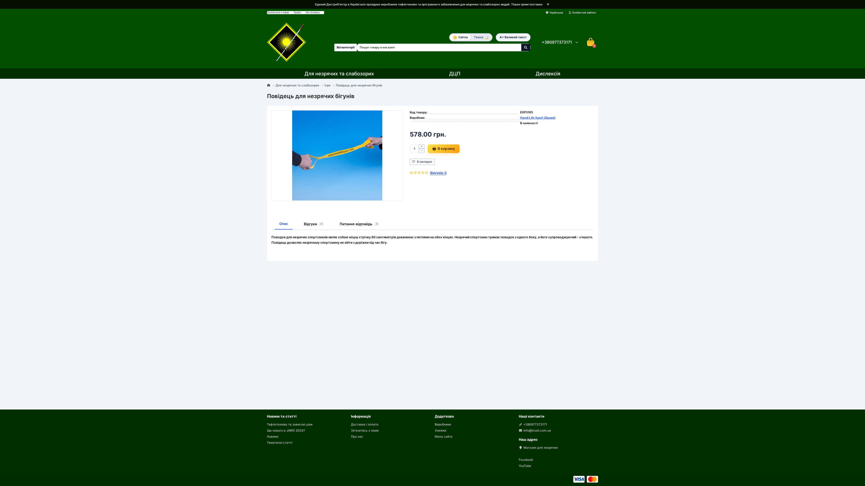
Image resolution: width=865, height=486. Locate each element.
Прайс (297, 12)
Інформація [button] (361, 416)
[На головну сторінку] (286, 42)
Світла (460, 37)
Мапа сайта (444, 436)
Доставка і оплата (364, 424)
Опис (283, 224)
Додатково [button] (444, 416)
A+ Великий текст (513, 37)
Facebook (526, 459)
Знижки (440, 430)
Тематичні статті (279, 442)
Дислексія (548, 73)
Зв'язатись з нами (365, 430)
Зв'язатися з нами (278, 12)
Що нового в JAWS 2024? (286, 430)
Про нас (357, 436)
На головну (313, 12)
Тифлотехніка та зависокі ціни (289, 424)
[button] (548, 4)
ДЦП (454, 73)
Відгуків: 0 (438, 173)
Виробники (443, 424)
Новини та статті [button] (281, 416)
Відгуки (313, 224)
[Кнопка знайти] (525, 47)
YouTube (525, 466)
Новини (272, 436)
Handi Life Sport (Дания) (537, 117)
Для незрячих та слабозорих (339, 73)
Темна (481, 37)
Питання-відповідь (359, 224)
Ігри (327, 85)
